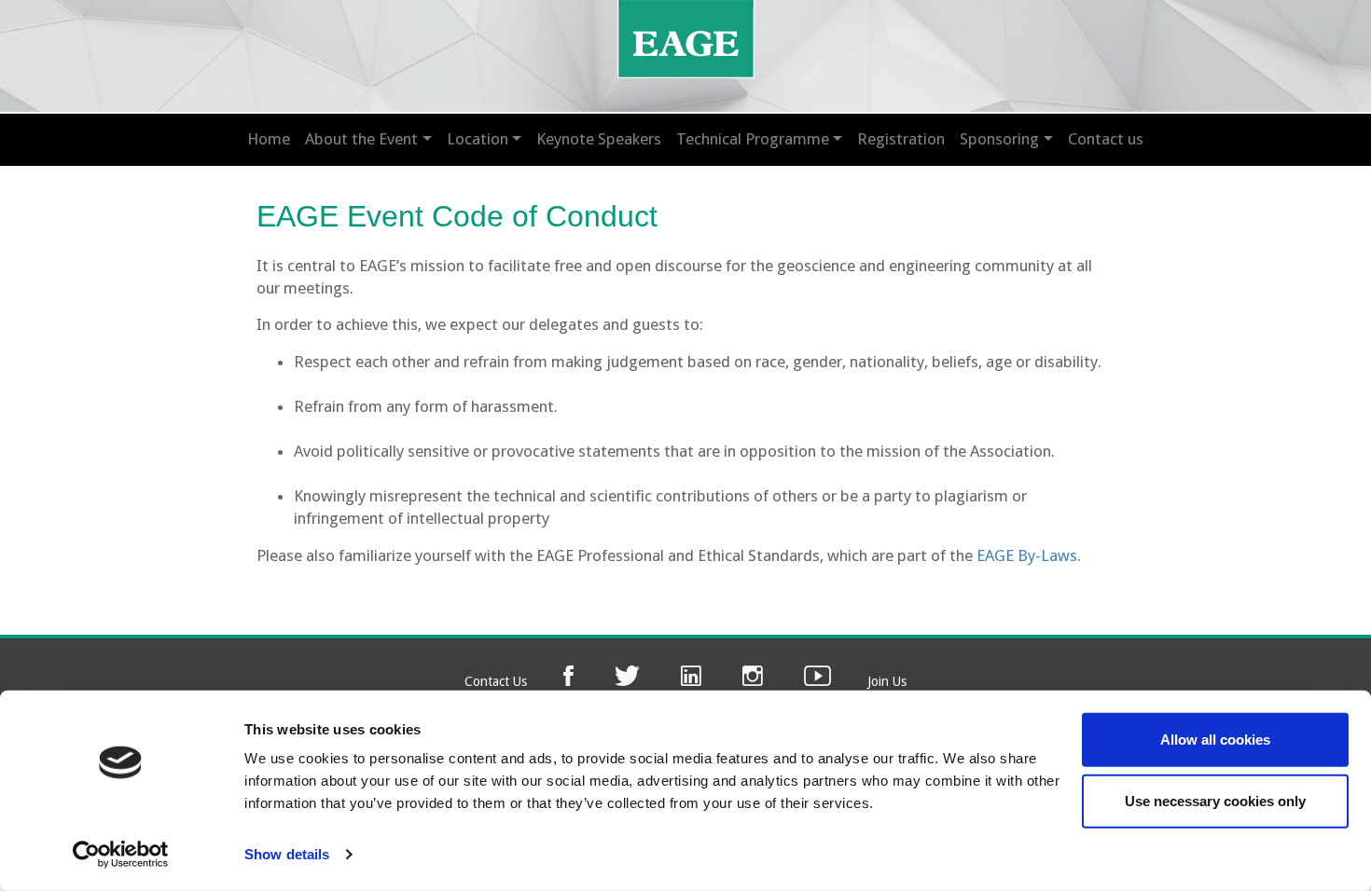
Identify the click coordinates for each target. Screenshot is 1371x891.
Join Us (887, 681)
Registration (901, 139)
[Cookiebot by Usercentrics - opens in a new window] (120, 855)
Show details (286, 854)
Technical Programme (752, 139)
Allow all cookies (1215, 739)
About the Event (361, 139)
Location (477, 139)
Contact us (1105, 139)
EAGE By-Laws (1026, 555)
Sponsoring (999, 139)
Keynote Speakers (598, 139)
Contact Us (495, 681)
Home (268, 139)
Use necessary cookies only (1215, 800)
